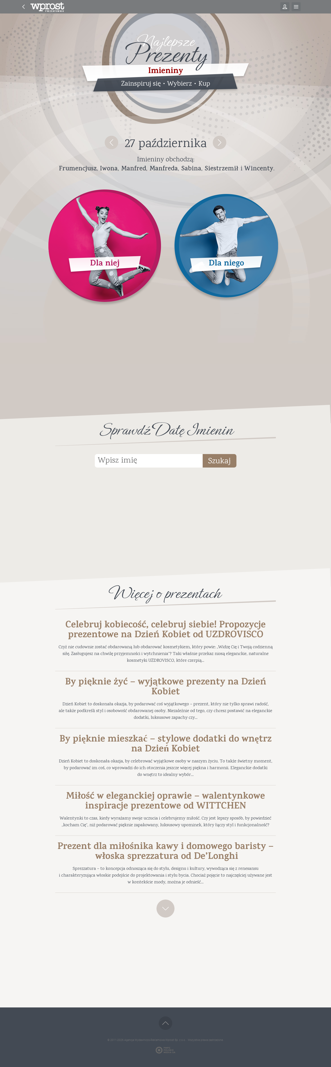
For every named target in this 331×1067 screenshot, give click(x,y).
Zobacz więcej (165, 909)
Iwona (109, 169)
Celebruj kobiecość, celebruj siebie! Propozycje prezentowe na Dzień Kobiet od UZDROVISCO (166, 631)
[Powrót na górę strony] (165, 1023)
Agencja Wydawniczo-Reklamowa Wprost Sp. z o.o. (155, 1040)
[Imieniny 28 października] (219, 142)
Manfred (133, 169)
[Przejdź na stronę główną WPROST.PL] (23, 6)
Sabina (191, 169)
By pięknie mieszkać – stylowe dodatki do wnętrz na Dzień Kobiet (165, 745)
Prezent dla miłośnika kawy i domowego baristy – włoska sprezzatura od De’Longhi (165, 852)
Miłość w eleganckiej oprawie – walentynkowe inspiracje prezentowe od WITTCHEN (165, 802)
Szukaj (219, 461)
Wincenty (258, 169)
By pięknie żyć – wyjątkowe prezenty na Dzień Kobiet (165, 688)
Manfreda (164, 169)
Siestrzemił (221, 169)
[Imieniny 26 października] (111, 142)
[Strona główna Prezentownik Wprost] (47, 6)
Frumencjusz (78, 169)
